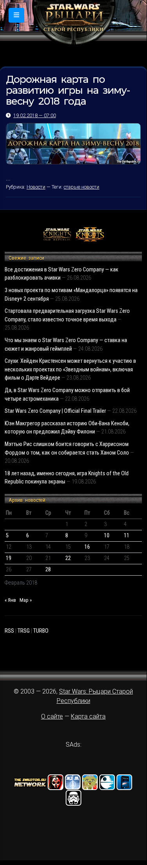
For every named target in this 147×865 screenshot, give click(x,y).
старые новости (81, 187)
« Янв (10, 600)
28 (48, 569)
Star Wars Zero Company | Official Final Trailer (55, 411)
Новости (36, 187)
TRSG (24, 631)
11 (126, 535)
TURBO (40, 631)
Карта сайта (88, 716)
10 (106, 535)
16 (87, 547)
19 (8, 558)
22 (68, 558)
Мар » (26, 600)
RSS (9, 631)
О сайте (52, 716)
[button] (16, 15)
